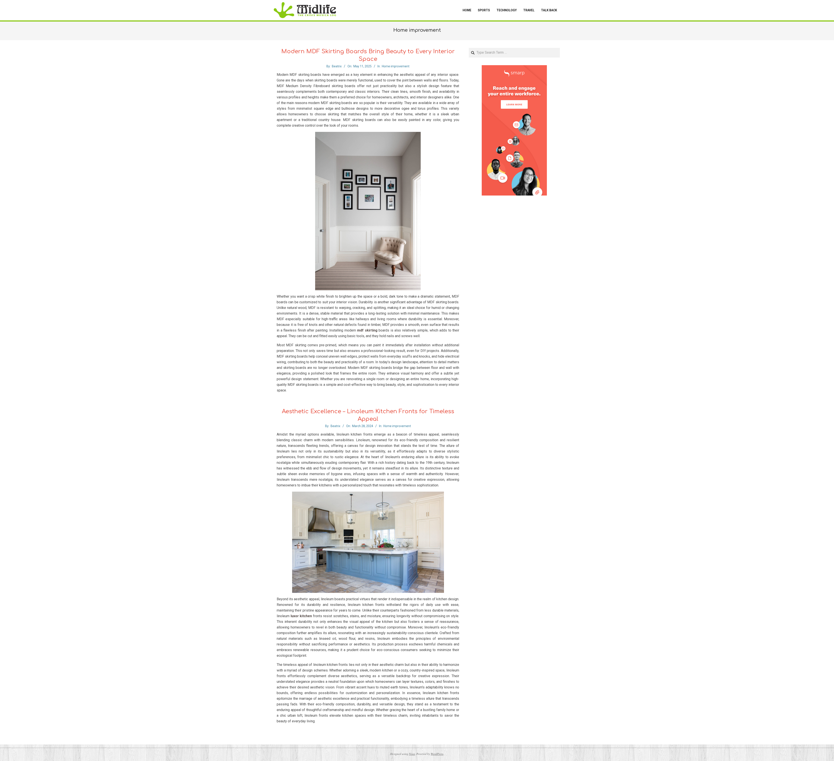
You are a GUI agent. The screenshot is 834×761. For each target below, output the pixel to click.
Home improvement (395, 66)
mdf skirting (367, 330)
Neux (412, 754)
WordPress (437, 754)
